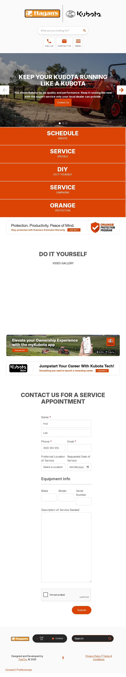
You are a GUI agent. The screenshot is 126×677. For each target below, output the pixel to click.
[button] (49, 43)
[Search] (110, 638)
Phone (46, 441)
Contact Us (63, 102)
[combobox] (63, 30)
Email (76, 441)
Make (44, 490)
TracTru (22, 659)
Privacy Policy (93, 656)
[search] (84, 30)
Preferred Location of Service (53, 458)
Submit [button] (81, 610)
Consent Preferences (18, 669)
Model (62, 490)
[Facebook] (63, 658)
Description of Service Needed (60, 510)
